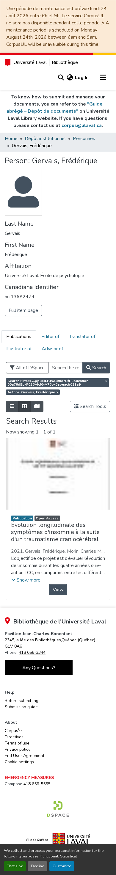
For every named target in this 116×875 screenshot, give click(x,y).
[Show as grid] (24, 406)
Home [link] (11, 138)
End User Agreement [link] (24, 755)
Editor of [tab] (50, 336)
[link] (58, 809)
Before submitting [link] (21, 700)
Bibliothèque (65, 62)
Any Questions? (38, 668)
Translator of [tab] (82, 336)
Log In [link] (82, 77)
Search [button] (98, 368)
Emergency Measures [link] (29, 777)
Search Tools (92, 406)
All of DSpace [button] (30, 368)
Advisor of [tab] (52, 348)
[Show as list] (12, 406)
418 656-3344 (32, 652)
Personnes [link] (84, 138)
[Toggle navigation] (103, 77)
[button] (61, 77)
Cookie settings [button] (19, 762)
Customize (62, 866)
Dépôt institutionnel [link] (45, 138)
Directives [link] (14, 737)
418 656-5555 (36, 784)
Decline (37, 866)
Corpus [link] (13, 730)
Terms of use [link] (17, 743)
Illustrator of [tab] (19, 348)
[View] (58, 474)
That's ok (15, 866)
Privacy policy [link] (17, 749)
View (58, 589)
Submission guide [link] (21, 707)
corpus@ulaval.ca (82, 125)
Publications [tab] (18, 336)
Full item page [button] (23, 310)
